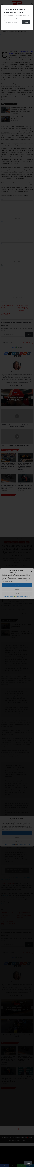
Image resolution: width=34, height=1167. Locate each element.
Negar (17, 589)
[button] (31, 571)
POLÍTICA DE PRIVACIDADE (23, 596)
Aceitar (17, 585)
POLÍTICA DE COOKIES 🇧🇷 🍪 (10, 596)
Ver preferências (17, 594)
